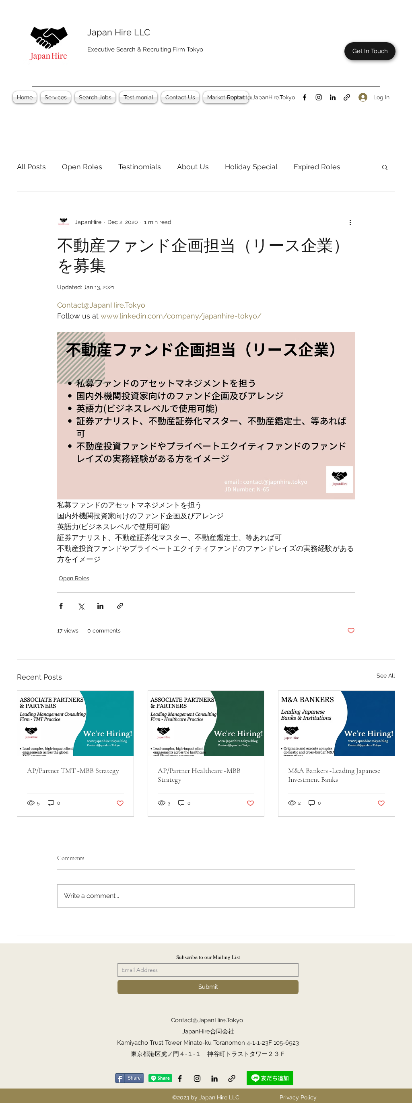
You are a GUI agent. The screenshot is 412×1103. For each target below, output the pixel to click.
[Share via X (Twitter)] (80, 606)
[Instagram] (319, 97)
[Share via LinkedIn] (100, 606)
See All (386, 675)
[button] (56, 97)
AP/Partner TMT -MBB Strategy (73, 770)
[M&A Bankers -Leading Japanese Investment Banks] (336, 723)
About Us (193, 166)
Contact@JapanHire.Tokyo (261, 97)
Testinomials (139, 166)
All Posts (31, 166)
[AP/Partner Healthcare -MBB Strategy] (206, 723)
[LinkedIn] (333, 97)
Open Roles (82, 166)
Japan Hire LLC (118, 32)
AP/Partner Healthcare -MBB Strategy (199, 775)
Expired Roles (317, 166)
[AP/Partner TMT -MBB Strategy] (75, 723)
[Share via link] (120, 606)
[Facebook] (305, 97)
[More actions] (350, 222)
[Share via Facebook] (61, 606)
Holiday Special (251, 166)
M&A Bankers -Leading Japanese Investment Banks (334, 775)
